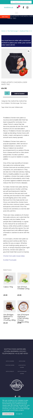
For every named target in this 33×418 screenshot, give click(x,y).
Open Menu (5, 16)
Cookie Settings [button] (8, 414)
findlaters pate (19, 107)
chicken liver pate (9, 107)
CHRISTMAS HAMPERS (10, 365)
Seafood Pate (24, 31)
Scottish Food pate (10, 260)
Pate (9, 101)
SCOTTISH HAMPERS (10, 361)
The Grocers (23, 103)
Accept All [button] (19, 414)
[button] (28, 51)
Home (3, 31)
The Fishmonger (12, 31)
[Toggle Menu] (16, 13)
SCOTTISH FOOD (22, 361)
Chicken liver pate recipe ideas (14, 256)
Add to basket (19, 93)
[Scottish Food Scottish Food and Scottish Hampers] (7, 7)
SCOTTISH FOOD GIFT (10, 371)
